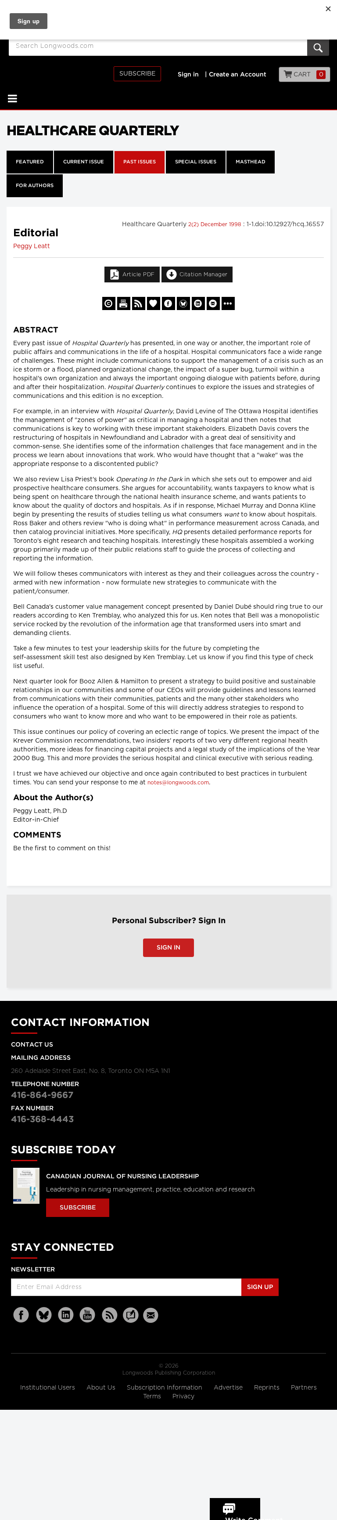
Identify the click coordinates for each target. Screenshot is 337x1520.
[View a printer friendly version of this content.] (123, 303)
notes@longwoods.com (178, 782)
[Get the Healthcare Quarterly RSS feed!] (138, 303)
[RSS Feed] (109, 1315)
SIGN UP (260, 1287)
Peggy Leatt (31, 246)
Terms (153, 1397)
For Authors (35, 186)
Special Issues (195, 162)
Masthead (250, 162)
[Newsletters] (152, 1315)
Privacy (183, 1397)
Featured (30, 162)
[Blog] (131, 1320)
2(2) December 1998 (215, 224)
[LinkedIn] (66, 1315)
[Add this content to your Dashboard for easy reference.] (153, 303)
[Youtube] (88, 1315)
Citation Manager (203, 274)
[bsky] (44, 1315)
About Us (101, 1388)
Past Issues (139, 162)
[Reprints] (108, 303)
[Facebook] (22, 1315)
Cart (307, 75)
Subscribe (137, 74)
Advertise (229, 1388)
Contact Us (32, 1044)
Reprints (267, 1388)
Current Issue (83, 162)
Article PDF (138, 274)
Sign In (168, 947)
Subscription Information (164, 1388)
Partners (304, 1388)
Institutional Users (48, 1388)
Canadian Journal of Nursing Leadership (122, 1176)
